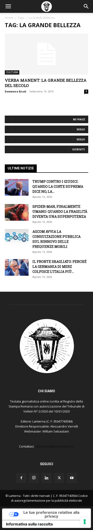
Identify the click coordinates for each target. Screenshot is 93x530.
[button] (8, 6)
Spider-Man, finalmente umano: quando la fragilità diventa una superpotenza (59, 211)
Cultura (12, 72)
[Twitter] (59, 478)
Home (9, 18)
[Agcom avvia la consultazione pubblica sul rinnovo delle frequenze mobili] (17, 237)
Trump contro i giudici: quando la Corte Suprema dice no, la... (57, 186)
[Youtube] (72, 478)
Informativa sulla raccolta (29, 524)
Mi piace (79, 119)
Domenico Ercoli (15, 91)
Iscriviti (78, 149)
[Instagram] (34, 478)
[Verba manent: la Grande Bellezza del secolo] (46, 54)
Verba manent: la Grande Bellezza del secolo (46, 82)
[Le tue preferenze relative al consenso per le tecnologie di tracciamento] (84, 521)
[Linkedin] (46, 478)
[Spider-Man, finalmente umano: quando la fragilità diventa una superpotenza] (17, 212)
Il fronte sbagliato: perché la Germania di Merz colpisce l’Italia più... (59, 266)
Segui (81, 129)
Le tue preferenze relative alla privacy (51, 514)
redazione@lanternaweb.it (54, 446)
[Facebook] (21, 478)
